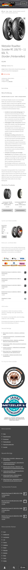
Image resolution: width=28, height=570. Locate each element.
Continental (6, 537)
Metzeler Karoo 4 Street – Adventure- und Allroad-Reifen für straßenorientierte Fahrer (13, 341)
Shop (7, 11)
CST (4, 539)
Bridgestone (6, 534)
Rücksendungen (7, 442)
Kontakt (5, 447)
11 (7, 81)
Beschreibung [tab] (5, 88)
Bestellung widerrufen (8, 444)
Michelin (5, 553)
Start (4, 11)
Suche (14, 567)
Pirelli (4, 558)
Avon (4, 532)
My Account (6, 439)
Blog (4, 434)
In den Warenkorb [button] (7, 210)
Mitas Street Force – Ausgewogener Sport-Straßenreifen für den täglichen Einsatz (12, 352)
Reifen (10, 11)
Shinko (5, 561)
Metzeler (11, 81)
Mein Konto (4, 567)
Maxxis (4, 547)
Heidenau (5, 545)
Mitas (4, 555)
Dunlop (5, 542)
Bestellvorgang (7, 436)
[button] (24, 18)
